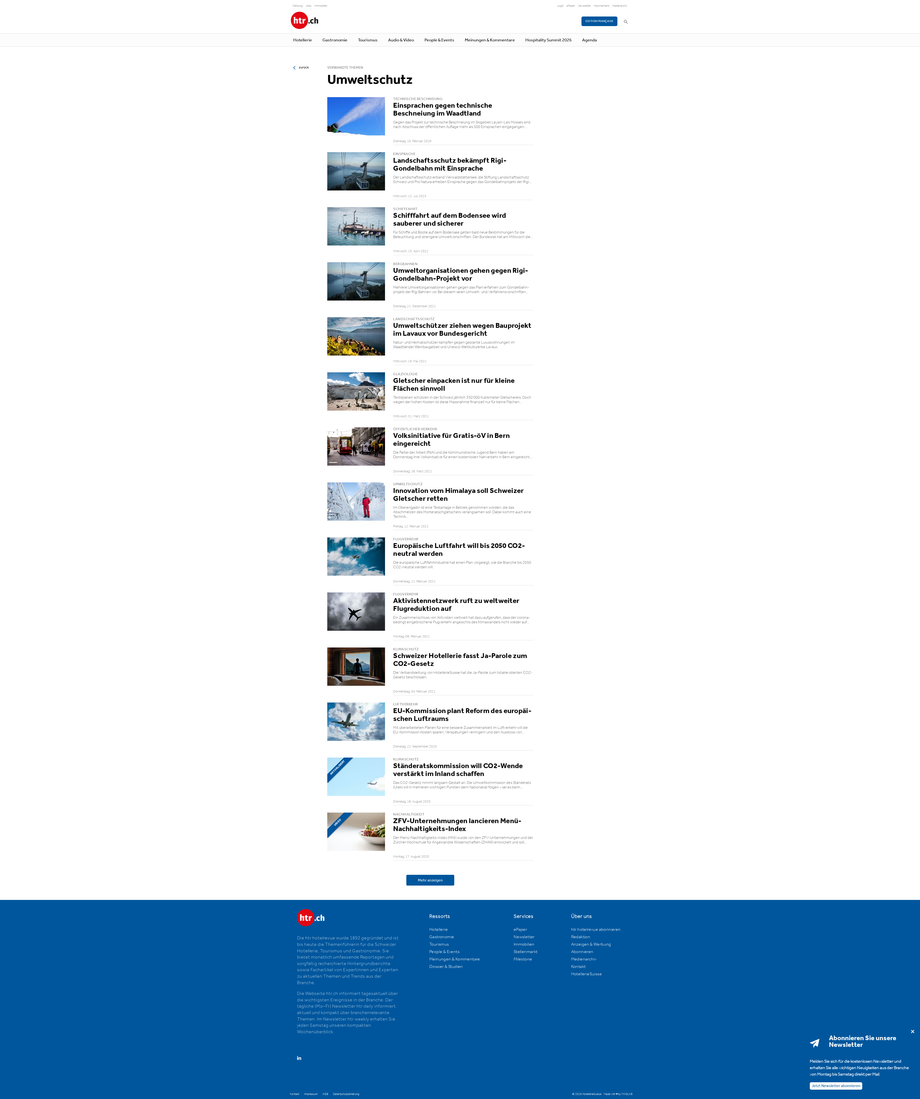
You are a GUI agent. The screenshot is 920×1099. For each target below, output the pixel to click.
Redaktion (580, 937)
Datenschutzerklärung (346, 1094)
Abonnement (601, 6)
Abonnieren (582, 951)
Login (560, 6)
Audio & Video (401, 40)
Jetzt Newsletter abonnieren (836, 1086)
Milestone (523, 959)
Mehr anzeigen (430, 880)
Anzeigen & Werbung (591, 944)
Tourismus (368, 40)
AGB (325, 1094)
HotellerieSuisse (586, 974)
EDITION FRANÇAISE (600, 21)
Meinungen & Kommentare (490, 40)
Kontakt (578, 966)
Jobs (308, 6)
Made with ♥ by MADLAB (618, 1094)
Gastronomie (334, 40)
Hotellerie (302, 40)
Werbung (297, 6)
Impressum (311, 1094)
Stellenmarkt (526, 951)
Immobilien (320, 6)
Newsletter (584, 6)
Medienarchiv (620, 6)
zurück (304, 67)
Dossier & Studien (446, 966)
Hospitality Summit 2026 (548, 40)
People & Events (439, 40)
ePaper (571, 6)
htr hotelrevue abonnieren (596, 929)
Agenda (589, 40)
